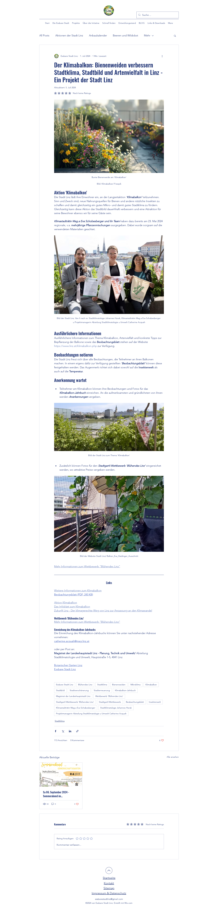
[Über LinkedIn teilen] (70, 731)
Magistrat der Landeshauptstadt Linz (73, 696)
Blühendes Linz (85, 684)
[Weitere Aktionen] (162, 56)
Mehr (147, 35)
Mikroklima (135, 684)
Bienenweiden (118, 684)
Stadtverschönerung (79, 690)
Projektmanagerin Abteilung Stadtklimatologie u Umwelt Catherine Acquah (91, 713)
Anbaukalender (98, 35)
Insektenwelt (155, 702)
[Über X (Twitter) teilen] (62, 731)
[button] (61, 23)
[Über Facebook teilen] (55, 731)
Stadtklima (102, 684)
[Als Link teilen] (77, 731)
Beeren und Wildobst (125, 35)
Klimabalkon (151, 684)
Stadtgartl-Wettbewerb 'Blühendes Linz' (75, 702)
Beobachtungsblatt (135, 702)
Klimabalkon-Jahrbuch (125, 690)
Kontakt (109, 883)
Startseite (109, 878)
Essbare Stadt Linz (64, 684)
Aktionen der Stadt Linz (69, 35)
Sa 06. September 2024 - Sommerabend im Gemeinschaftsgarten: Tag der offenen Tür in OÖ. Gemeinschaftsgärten (58, 794)
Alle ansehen (173, 757)
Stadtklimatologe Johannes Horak (116, 707)
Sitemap (109, 888)
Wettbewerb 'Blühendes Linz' (109, 696)
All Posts (44, 35)
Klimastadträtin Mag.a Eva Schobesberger (75, 707)
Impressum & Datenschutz (109, 893)
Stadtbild (60, 690)
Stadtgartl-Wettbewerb (110, 702)
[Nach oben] (108, 870)
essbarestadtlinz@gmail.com (109, 899)
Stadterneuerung (102, 690)
